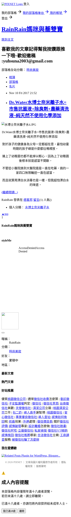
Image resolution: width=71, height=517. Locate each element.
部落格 (13, 82)
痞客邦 (28, 199)
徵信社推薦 (22, 435)
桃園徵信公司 (17, 399)
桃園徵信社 (54, 412)
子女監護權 (16, 403)
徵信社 (36, 403)
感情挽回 (8, 435)
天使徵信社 (23, 408)
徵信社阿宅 (9, 430)
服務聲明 (41, 466)
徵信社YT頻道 (57, 430)
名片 (12, 86)
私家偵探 (40, 430)
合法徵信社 (45, 435)
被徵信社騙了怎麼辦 (25, 439)
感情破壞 (15, 426)
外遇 (26, 421)
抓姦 (12, 421)
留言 (36, 199)
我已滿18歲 (9, 511)
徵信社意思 (51, 403)
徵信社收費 (41, 399)
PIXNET (17, 462)
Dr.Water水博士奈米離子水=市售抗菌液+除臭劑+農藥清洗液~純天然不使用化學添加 (39, 109)
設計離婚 (34, 426)
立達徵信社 (25, 430)
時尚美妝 (33, 69)
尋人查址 (44, 417)
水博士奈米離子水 (37, 207)
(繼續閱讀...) (10, 192)
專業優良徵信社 (26, 417)
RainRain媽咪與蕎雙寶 (32, 29)
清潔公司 (39, 408)
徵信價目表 (44, 421)
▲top (5, 214)
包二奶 (17, 412)
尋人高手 (30, 412)
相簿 (12, 77)
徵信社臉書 (58, 426)
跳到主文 (8, 39)
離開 (21, 511)
